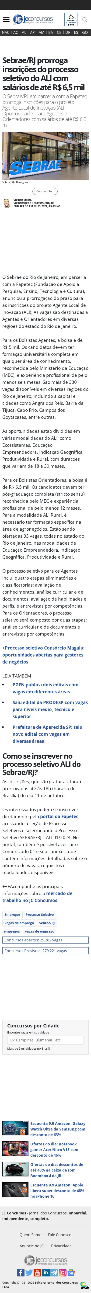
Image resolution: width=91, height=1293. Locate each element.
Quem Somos (31, 1234)
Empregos (12, 914)
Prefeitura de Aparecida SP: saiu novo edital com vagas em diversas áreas (47, 734)
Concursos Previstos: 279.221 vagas (35, 950)
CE (59, 32)
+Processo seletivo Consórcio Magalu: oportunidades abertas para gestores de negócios (43, 655)
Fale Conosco (59, 1234)
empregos (12, 931)
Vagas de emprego (19, 923)
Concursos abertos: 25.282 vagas (33, 940)
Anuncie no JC (32, 1245)
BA (50, 32)
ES (76, 32)
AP (32, 32)
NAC (5, 32)
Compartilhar (45, 191)
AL (24, 32)
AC (15, 32)
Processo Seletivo (40, 914)
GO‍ (85, 32)
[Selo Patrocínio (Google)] (71, 19)
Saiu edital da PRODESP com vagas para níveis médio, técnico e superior (50, 709)
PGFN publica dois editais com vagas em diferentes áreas (46, 688)
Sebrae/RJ (47, 923)
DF (67, 32)
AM (41, 32)
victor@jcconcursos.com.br (34, 203)
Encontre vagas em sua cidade (28, 1032)
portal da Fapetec (59, 816)
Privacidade (61, 1245)
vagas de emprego (39, 931)
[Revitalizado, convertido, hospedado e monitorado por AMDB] (84, 1285)
